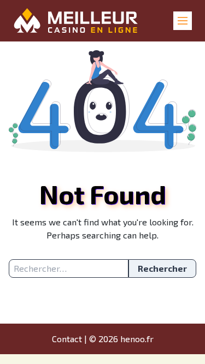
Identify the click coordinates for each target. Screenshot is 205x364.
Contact (67, 338)
